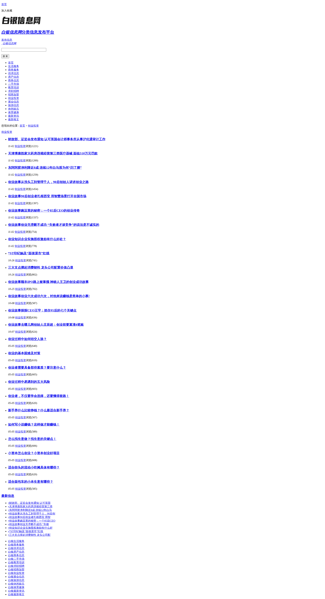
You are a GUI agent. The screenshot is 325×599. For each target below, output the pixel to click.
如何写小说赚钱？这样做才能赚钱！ (34, 424)
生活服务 (13, 66)
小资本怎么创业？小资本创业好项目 (34, 453)
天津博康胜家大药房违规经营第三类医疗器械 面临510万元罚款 (53, 153)
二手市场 (13, 83)
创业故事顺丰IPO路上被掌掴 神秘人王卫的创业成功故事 (48, 282)
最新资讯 (13, 115)
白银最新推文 (16, 594)
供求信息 (13, 73)
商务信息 (13, 80)
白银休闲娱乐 (16, 583)
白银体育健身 (16, 587)
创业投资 (13, 98)
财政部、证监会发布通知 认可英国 (29, 502)
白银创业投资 (16, 573)
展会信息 (13, 101)
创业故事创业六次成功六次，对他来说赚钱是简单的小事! (49, 296)
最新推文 (13, 119)
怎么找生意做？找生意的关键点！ (32, 439)
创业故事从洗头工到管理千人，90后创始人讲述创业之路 (48, 182)
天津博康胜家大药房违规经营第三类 (30, 506)
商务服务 (13, 69)
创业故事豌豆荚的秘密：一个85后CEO (31, 520)
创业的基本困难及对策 (24, 353)
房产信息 (13, 76)
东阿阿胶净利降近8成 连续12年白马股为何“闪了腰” (45, 167)
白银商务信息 (16, 555)
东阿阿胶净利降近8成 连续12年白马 (30, 510)
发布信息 (6, 39)
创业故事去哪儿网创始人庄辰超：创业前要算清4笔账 (46, 324)
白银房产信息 (16, 551)
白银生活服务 (16, 541)
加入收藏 (6, 10)
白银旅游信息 (16, 580)
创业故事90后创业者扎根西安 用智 (29, 517)
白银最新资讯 (16, 590)
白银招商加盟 (16, 569)
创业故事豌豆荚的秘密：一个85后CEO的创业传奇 (44, 210)
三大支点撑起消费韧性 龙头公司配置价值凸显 (40, 267)
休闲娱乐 (13, 108)
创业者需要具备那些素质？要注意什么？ (37, 367)
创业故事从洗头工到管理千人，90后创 (31, 513)
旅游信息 (13, 105)
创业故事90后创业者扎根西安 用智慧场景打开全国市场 (47, 196)
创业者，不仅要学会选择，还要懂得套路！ (38, 396)
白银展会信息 (16, 576)
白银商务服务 (16, 544)
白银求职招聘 (16, 566)
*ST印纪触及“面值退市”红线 (28, 253)
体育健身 (13, 112)
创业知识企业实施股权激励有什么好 (30, 527)
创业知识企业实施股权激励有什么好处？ (37, 239)
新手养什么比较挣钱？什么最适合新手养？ (38, 410)
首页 (4, 4)
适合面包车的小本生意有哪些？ (30, 481)
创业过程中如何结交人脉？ (27, 339)
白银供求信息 (16, 548)
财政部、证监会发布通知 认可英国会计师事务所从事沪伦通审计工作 (56, 139)
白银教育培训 (16, 562)
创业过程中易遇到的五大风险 (29, 382)
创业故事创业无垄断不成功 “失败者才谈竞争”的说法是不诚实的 (53, 224)
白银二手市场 (16, 558)
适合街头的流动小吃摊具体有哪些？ (34, 467)
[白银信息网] (22, 24)
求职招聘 (13, 91)
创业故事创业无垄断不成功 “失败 (28, 524)
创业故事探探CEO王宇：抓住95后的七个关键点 (42, 310)
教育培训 (13, 87)
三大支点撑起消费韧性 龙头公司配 (29, 534)
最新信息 (7, 496)
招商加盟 (13, 94)
